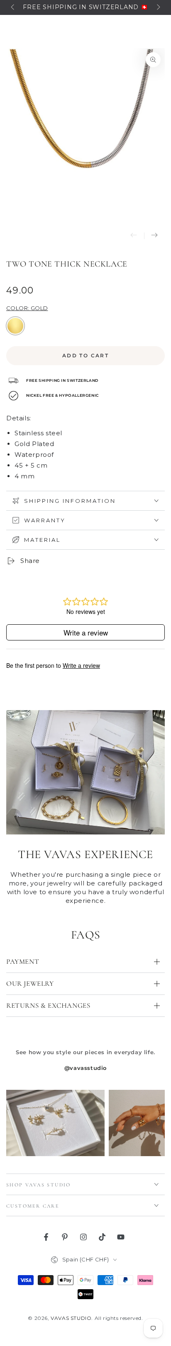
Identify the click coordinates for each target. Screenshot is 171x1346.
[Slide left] (13, 7)
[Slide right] (158, 7)
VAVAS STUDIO (71, 1318)
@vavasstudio (85, 1068)
